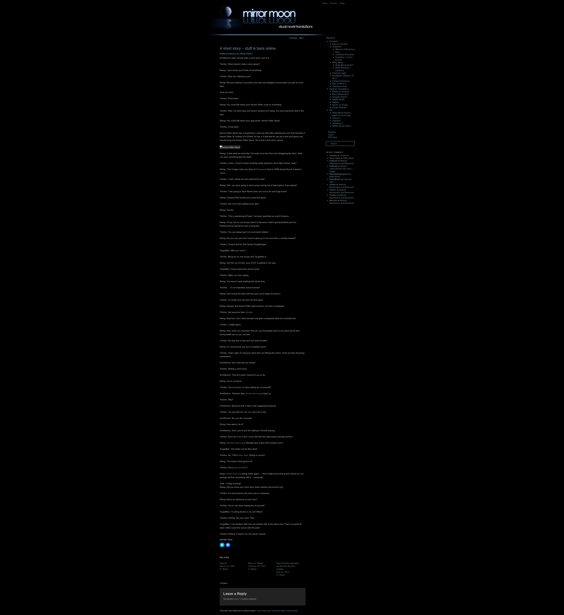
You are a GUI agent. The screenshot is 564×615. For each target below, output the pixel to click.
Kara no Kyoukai (340, 44)
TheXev (249, 54)
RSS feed (332, 137)
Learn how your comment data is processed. (277, 610)
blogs (342, 3)
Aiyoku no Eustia (340, 105)
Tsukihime (336, 46)
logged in (237, 599)
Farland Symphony (341, 81)
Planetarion (261, 169)
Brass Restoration (340, 94)
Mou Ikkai (243, 455)
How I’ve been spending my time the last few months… (287, 566)
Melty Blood (337, 62)
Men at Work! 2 (339, 83)
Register (332, 132)
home (324, 3)
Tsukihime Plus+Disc (344, 54)
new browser (240, 467)
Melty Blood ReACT (344, 65)
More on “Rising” (256, 563)
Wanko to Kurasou (340, 91)
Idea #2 (223, 563)
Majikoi (335, 102)
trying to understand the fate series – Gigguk (341, 168)
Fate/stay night (339, 73)
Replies (224, 583)
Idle (331, 110)
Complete (333, 41)
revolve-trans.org (233, 473)
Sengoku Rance (339, 97)
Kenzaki (249, 312)
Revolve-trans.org (235, 443)
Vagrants (336, 120)
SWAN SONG (338, 99)
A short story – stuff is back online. (248, 48)
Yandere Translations (339, 89)
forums (333, 3)
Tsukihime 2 (337, 123)
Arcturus (336, 118)
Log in (331, 134)
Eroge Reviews (339, 107)
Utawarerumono (339, 86)
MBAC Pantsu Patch (341, 126)
